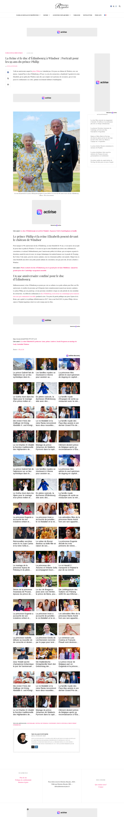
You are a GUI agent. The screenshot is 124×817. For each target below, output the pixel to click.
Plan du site (23, 778)
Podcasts (98, 15)
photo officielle (62, 723)
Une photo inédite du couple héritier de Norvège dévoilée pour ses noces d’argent (102, 161)
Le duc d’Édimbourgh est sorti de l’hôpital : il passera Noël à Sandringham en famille (49, 231)
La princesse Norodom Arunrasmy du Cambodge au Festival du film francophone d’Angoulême (101, 130)
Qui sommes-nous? (101, 785)
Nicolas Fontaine (12, 66)
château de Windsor (41, 723)
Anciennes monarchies (61, 15)
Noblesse (77, 15)
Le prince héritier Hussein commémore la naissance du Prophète (102, 147)
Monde (45, 15)
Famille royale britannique (14, 53)
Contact (100, 787)
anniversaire (31, 723)
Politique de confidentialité (23, 780)
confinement (52, 723)
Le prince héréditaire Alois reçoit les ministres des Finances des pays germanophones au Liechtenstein (101, 154)
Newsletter (87, 15)
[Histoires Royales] (62, 6)
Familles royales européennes (27, 15)
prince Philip (36, 71)
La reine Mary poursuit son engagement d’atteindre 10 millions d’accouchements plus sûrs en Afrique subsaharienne (102, 121)
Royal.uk (21, 349)
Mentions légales (23, 782)
